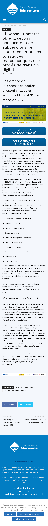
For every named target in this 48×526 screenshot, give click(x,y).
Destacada (29, 387)
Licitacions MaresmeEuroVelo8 (15, 390)
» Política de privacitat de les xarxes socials (24, 494)
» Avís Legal (24, 491)
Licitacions (22, 25)
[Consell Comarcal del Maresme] (24, 8)
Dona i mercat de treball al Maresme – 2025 (35, 421)
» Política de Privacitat (24, 488)
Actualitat (19, 387)
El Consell (12, 25)
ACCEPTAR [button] (9, 514)
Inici (4, 25)
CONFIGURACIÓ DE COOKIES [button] (30, 514)
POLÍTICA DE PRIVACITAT (24, 519)
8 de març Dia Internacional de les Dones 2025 (11, 422)
